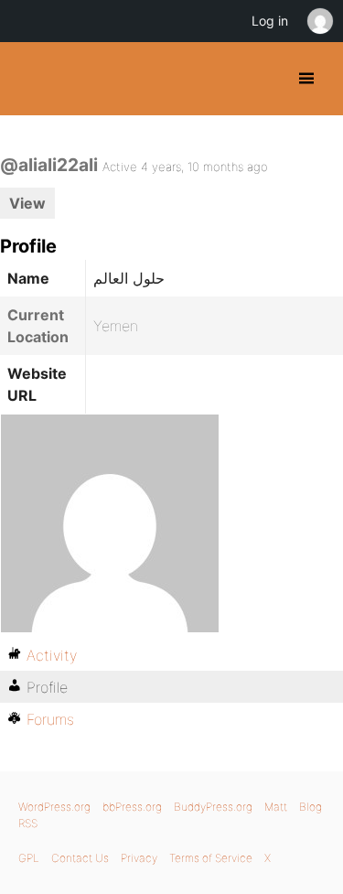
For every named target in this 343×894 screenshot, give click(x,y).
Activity (52, 655)
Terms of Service (210, 858)
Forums (50, 719)
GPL (28, 858)
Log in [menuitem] (270, 20)
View (27, 203)
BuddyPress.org (29, 78)
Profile (47, 687)
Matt (275, 806)
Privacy (139, 858)
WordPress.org (54, 806)
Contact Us (80, 858)
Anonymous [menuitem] (319, 21)
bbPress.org (132, 806)
